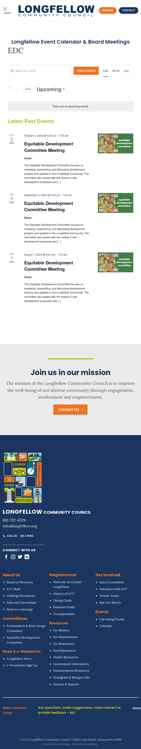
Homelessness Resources (71, 671)
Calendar (106, 626)
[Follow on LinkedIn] (27, 557)
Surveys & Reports (66, 684)
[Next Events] (17, 89)
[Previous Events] (10, 87)
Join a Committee (112, 582)
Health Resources (65, 657)
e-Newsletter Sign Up (22, 665)
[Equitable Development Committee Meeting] (115, 143)
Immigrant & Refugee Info (71, 677)
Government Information (71, 664)
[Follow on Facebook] (6, 557)
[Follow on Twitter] (20, 557)
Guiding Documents (21, 596)
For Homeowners (65, 637)
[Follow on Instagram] (13, 557)
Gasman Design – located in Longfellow (75, 744)
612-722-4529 (14, 520)
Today (28, 88)
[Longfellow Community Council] (56, 10)
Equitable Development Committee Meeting (48, 146)
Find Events (86, 71)
